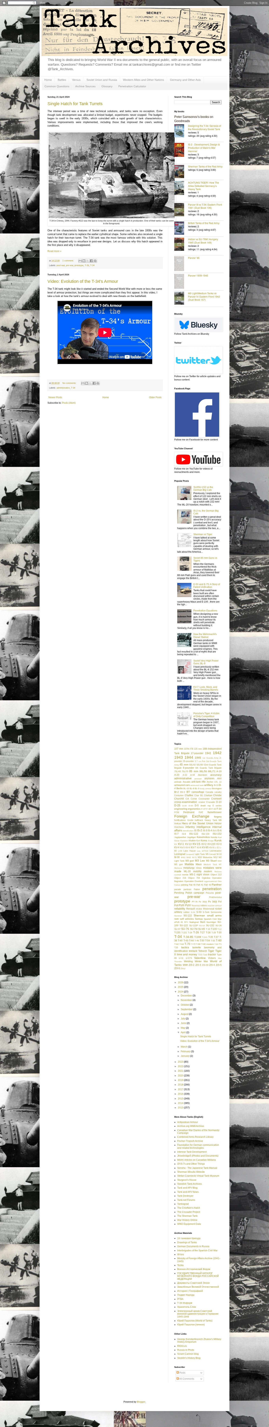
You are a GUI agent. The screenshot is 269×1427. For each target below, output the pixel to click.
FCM (176, 812)
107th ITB (188, 749)
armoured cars (182, 785)
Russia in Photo (185, 1350)
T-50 (202, 940)
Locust (212, 854)
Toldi (205, 955)
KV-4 (176, 847)
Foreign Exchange (191, 816)
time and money (187, 954)
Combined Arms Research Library (195, 1137)
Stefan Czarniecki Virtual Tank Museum (198, 1175)
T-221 (184, 932)
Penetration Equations (205, 610)
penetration (212, 889)
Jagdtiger (191, 837)
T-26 (87, 265)
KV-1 (181, 843)
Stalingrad (194, 922)
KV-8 (199, 847)
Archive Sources (85, 86)
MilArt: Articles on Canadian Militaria (196, 1160)
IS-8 (184, 834)
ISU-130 (205, 834)
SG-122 (188, 915)
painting (184, 885)
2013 (181, 1107)
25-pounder (188, 761)
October (185, 1004)
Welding (188, 961)
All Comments (186, 1378)
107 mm (178, 748)
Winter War (201, 961)
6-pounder (188, 767)
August (185, 1014)
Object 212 (216, 874)
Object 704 (194, 878)
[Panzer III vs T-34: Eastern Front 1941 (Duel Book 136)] (181, 210)
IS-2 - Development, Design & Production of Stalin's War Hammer (204, 148)
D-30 (184, 806)
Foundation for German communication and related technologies (198, 1146)
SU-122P (193, 925)
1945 (198, 757)
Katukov (184, 841)
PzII (176, 905)
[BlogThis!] (84, 261)
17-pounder (197, 753)
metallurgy (189, 867)
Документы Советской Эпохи (193, 1283)
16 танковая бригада (188, 1238)
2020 (181, 1075)
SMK (176, 919)
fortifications (180, 820)
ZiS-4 (212, 965)
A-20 (176, 775)
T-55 (213, 940)
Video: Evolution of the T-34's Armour (82, 281)
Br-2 (176, 792)
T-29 (213, 932)
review (199, 909)
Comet (194, 799)
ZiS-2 (191, 965)
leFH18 (205, 851)
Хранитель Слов (186, 1307)
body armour (205, 788)
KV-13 (188, 844)
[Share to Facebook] (91, 261)
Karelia (214, 837)
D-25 (177, 805)
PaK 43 (207, 885)
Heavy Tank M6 (213, 820)
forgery (218, 816)
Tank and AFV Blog (187, 1187)
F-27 (203, 809)
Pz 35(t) (203, 901)
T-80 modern (207, 944)
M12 (215, 857)
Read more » (54, 251)
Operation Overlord (193, 881)
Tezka (180, 1265)
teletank (193, 951)
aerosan (198, 778)
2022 (181, 1066)
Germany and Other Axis (185, 79)
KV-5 (182, 847)
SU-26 (218, 925)
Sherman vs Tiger (202, 534)
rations (203, 905)
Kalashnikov (203, 837)
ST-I (186, 922)
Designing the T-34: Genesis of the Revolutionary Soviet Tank (204, 127)
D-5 (197, 805)
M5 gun (178, 864)
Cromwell (216, 798)
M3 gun (190, 860)
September (187, 1009)
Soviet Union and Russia (101, 79)
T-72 (193, 944)
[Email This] (80, 261)
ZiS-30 (205, 965)
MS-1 (192, 874)
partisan (187, 889)
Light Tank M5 (202, 854)
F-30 (208, 809)
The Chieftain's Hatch (188, 1207)
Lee (198, 851)
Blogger (141, 1401)
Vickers (212, 958)
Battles (62, 79)
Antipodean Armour (187, 1122)
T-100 (214, 929)
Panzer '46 (193, 257)
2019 (181, 1080)
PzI (220, 901)
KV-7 (193, 847)
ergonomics (194, 809)
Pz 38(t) (212, 901)
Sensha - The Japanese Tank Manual (197, 1168)
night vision (203, 874)
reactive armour (215, 905)
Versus (76, 79)
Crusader (210, 802)
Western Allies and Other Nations (143, 79)
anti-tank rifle (198, 781)
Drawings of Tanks (187, 1242)
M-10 (219, 854)
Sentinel (178, 916)
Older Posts (155, 397)
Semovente (216, 912)
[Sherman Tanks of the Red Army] (181, 172)
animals (178, 782)
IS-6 (219, 830)
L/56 (180, 851)
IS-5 (215, 830)
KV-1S (196, 843)
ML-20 (187, 871)
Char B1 (198, 795)
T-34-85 (188, 936)
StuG (202, 922)
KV (175, 844)
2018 (181, 1084)
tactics (185, 947)
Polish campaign (195, 892)
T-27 (202, 932)
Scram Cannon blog (188, 1354)
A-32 (185, 775)
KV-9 (211, 847)
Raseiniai (196, 905)
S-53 (198, 912)
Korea (204, 840)
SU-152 (210, 925)
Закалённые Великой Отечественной (198, 1286)
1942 (217, 753)
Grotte (190, 820)
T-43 (186, 940)
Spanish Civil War (213, 919)
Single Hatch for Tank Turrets (75, 103)
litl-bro (180, 1254)
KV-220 (211, 844)
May (183, 1027)
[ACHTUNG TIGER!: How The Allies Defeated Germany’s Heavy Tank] (181, 188)
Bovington (217, 788)
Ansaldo (186, 782)
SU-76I (194, 929)
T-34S (204, 937)
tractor (212, 954)
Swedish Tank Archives (189, 1184)
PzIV (188, 905)
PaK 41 (199, 885)
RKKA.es (182, 1346)
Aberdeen (202, 775)
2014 (181, 1103)
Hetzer (218, 823)
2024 (181, 991)
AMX (219, 778)
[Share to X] (88, 261)
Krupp (211, 841)
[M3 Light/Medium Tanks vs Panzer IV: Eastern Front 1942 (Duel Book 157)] (181, 299)
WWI (185, 965)
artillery (208, 785)
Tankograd (183, 1204)
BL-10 (186, 788)
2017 (181, 1089)
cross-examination (185, 801)
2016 (181, 1094)
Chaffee (189, 795)
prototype (78, 265)
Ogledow (206, 878)
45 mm (184, 764)
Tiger (211, 950)
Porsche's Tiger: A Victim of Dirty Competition (206, 715)
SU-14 (202, 925)
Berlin (179, 788)
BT (188, 791)
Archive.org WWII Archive (190, 1126)
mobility (197, 871)
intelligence (204, 826)
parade (177, 889)
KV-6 (188, 847)
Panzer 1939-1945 (198, 275)
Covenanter (204, 799)
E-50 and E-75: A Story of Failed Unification (206, 585)
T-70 (187, 944)
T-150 (177, 932)
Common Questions (57, 86)
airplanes (209, 778)
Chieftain (208, 795)
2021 (181, 1071)
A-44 (192, 775)
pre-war (69, 265)
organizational (210, 881)
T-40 (180, 940)
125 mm (198, 749)
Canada (209, 792)
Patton (197, 889)
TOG (200, 955)
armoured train (197, 785)
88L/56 (203, 771)
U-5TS (189, 958)
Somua (199, 919)
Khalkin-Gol (194, 840)
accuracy (216, 774)
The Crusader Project (188, 1212)
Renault (190, 908)
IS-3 (205, 830)
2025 (181, 987)
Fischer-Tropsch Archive (190, 1141)
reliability (179, 908)
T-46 (197, 940)
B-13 (216, 785)
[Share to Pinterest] (95, 261)
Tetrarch (202, 951)
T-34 (92, 265)
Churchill (179, 798)
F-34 (219, 809)
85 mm (193, 771)
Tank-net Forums (186, 1200)
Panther (217, 884)
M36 (220, 861)
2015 (181, 1098)
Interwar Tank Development (192, 1151)
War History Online (187, 1220)
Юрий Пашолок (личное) (191, 1324)
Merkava (178, 868)
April (183, 1032)
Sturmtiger (211, 922)
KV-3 (219, 844)
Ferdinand (188, 812)
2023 (181, 1061)
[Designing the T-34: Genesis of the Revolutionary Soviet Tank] (181, 131)
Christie (217, 795)
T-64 (181, 944)
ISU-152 (217, 833)
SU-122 (184, 925)
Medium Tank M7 (213, 864)
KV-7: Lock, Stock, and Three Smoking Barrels (205, 688)
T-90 (216, 944)
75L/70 (185, 771)
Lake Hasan (189, 851)
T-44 (191, 940)
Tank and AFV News (188, 1192)
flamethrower (215, 812)
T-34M (197, 937)
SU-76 (185, 928)
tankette (196, 947)
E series (217, 805)
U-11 (181, 958)
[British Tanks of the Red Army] (181, 228)
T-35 (210, 937)
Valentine (200, 957)
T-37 (216, 937)
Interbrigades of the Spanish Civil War (197, 1250)
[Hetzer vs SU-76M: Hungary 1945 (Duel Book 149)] (181, 245)
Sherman (199, 915)
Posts (182, 1372)
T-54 (207, 940)
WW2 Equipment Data (189, 1224)
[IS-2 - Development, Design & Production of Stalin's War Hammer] (181, 150)
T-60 (219, 940)
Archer (210, 782)
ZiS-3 (198, 965)
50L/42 (192, 765)
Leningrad (179, 854)
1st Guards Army (210, 758)
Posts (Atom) (69, 403)
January (185, 1056)
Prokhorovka (215, 897)
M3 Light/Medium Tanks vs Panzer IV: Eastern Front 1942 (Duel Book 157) (204, 296)
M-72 (194, 857)
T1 (220, 944)
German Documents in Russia (193, 1246)
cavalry (218, 792)
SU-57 (177, 929)
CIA (187, 799)
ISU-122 (193, 833)
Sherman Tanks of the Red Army (205, 166)
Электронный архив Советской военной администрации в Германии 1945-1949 (197, 1314)
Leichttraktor (216, 851)
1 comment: (68, 260)
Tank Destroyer (185, 1196)
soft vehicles (187, 919)
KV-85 (205, 847)
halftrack (199, 820)
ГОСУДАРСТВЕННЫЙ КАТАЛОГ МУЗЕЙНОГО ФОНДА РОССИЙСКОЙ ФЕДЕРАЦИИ (198, 1276)
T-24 (190, 932)
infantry (190, 826)
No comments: (69, 383)
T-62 (176, 944)
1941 (208, 753)
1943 (178, 757)
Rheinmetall (208, 909)
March (184, 1046)
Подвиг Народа (185, 1295)
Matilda (189, 864)
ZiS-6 (177, 968)
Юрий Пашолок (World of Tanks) (194, 1320)
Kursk (218, 840)
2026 (181, 982)
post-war (61, 265)
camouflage (198, 792)
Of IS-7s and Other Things (191, 1163)
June (184, 1023)
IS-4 (210, 830)
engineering (180, 809)
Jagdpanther (180, 837)
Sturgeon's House (186, 1180)
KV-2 (204, 844)
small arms (214, 915)
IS (195, 830)
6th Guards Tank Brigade (208, 768)
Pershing (179, 892)
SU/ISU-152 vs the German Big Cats (203, 488)
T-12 (220, 929)
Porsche (210, 893)
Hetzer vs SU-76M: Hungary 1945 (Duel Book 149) (203, 240)
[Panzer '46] (181, 264)
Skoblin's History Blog (188, 1358)
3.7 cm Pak (200, 761)
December (187, 995)
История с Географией (190, 1291)
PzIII (181, 905)
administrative (63, 388)
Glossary (106, 86)
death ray (205, 805)
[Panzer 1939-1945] (181, 281)
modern (208, 871)
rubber (186, 912)
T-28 (208, 932)
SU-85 (201, 929)
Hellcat (177, 823)
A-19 (219, 771)
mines (199, 868)
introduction (188, 831)
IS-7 (176, 833)
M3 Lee (200, 860)
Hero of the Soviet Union (197, 823)
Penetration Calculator (132, 86)
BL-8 (192, 788)
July (183, 1018)
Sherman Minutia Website (191, 1172)
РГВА (180, 1299)
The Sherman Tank (187, 1216)
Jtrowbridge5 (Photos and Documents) (197, 1155)
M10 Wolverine (205, 857)
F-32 (213, 809)
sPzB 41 (178, 922)
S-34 (193, 912)
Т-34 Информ (184, 1303)
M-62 (188, 857)
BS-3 (182, 792)
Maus (199, 864)
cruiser (202, 802)
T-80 (198, 944)
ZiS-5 (219, 965)
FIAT (201, 812)
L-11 (217, 847)
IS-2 (199, 830)
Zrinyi (183, 968)
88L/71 (211, 771)
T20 (176, 947)
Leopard (190, 854)
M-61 (183, 857)
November (187, 1000)
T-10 (208, 929)
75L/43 (177, 771)
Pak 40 (192, 885)
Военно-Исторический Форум (193, 1269)
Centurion (179, 795)
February (186, 1051)
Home (48, 79)
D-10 (219, 802)
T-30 (219, 932)
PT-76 (195, 901)
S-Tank (206, 912)
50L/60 (200, 765)
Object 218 (180, 878)
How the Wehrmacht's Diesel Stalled (205, 635)
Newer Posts (55, 397)
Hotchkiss (179, 827)
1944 (189, 757)
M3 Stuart (211, 860)
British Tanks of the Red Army (203, 223)
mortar (185, 874)
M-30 (177, 857)
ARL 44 (218, 782)
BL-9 (197, 788)
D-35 (191, 806)
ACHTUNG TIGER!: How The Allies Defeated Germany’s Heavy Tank (203, 186)
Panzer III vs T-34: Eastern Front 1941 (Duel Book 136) (205, 206)
